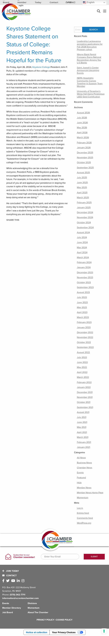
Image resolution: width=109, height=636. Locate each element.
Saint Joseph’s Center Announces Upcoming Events (88, 70)
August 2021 (83, 412)
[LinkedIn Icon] (72, 2)
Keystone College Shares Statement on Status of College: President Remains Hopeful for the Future (33, 44)
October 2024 (84, 222)
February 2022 (84, 382)
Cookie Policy (64, 619)
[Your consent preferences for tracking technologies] (104, 631)
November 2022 (85, 337)
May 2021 (81, 427)
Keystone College (41, 67)
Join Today (12, 571)
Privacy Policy (45, 619)
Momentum (82, 497)
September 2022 (85, 347)
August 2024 (83, 232)
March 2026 (83, 137)
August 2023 (83, 292)
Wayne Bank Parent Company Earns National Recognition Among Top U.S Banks (89, 58)
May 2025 (82, 187)
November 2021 (85, 397)
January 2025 (84, 207)
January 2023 (84, 327)
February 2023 (84, 322)
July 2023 (82, 297)
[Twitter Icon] (68, 2)
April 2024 (82, 252)
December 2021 (85, 392)
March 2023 (83, 317)
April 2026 (82, 132)
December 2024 (85, 212)
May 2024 (82, 247)
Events (80, 472)
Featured (81, 477)
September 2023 (85, 287)
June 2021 (82, 422)
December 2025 (85, 152)
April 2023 (82, 312)
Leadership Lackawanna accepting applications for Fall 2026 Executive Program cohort (89, 45)
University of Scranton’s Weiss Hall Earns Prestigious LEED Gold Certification (90, 94)
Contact (11, 575)
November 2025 (85, 157)
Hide (79, 482)
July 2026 (82, 117)
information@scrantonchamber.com (20, 598)
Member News (84, 487)
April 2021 (82, 432)
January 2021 (83, 447)
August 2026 (83, 112)
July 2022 (82, 357)
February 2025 (84, 202)
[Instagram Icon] (74, 2)
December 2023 (85, 272)
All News (81, 457)
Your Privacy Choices (64, 632)
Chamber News (84, 467)
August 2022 (83, 352)
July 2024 (82, 237)
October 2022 (84, 342)
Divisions (32, 603)
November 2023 (85, 277)
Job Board (7, 612)
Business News (84, 462)
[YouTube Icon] (70, 2)
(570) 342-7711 (17, 594)
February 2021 (84, 442)
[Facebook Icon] (66, 2)
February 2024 (84, 262)
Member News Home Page (90, 492)
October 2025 (84, 162)
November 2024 (85, 217)
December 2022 (85, 332)
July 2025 (82, 177)
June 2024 (82, 242)
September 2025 (85, 167)
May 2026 (82, 127)
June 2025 (82, 182)
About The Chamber (38, 612)
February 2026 (84, 142)
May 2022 (82, 367)
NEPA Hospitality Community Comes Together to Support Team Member (89, 82)
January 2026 (84, 147)
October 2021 (83, 402)
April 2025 (82, 192)
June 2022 (82, 362)
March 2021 (82, 437)
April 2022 (82, 372)
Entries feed (83, 513)
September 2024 (85, 227)
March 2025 (83, 197)
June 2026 (82, 122)
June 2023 (82, 302)
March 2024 (83, 257)
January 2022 (84, 387)
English (90, 2)
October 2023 (84, 282)
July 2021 (81, 417)
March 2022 (83, 377)
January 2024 (84, 267)
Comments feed (85, 518)
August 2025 (83, 172)
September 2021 (85, 407)
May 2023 (82, 307)
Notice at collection (36, 632)
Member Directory (11, 608)
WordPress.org (84, 523)
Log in (80, 508)
